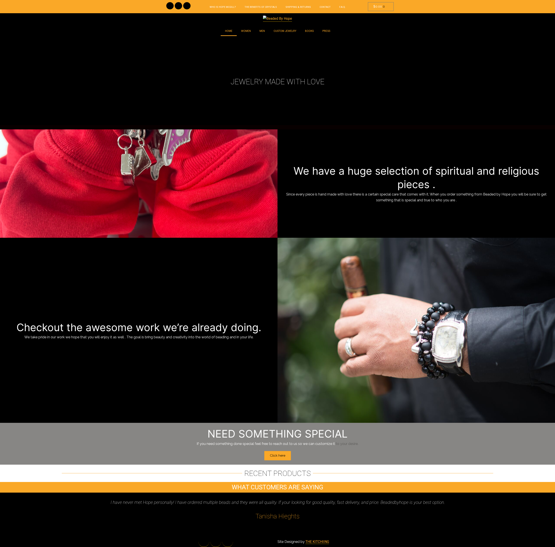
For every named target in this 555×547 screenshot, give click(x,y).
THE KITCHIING (317, 542)
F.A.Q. (342, 7)
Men (262, 31)
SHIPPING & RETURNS (298, 7)
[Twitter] (178, 6)
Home (228, 31)
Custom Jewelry (285, 31)
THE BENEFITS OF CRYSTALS (261, 7)
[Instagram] (187, 6)
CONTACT (325, 7)
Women (246, 31)
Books (309, 31)
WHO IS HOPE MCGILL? (223, 7)
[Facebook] (170, 6)
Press (326, 31)
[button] (4, 82)
